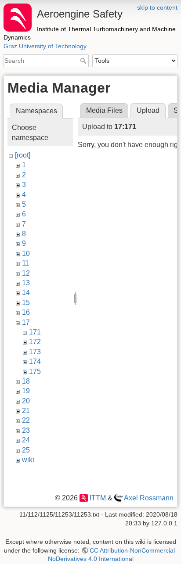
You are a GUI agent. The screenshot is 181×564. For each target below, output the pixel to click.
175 (35, 371)
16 (26, 312)
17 (26, 322)
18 (26, 381)
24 (26, 440)
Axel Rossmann (149, 498)
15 (26, 302)
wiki (28, 459)
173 (35, 352)
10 (26, 253)
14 (26, 292)
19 (26, 391)
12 (26, 273)
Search (84, 60)
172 (35, 341)
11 (25, 263)
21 (26, 410)
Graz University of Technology (45, 46)
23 (26, 430)
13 (26, 283)
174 (35, 361)
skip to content (157, 7)
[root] (22, 155)
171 (35, 332)
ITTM (97, 498)
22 (26, 420)
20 (26, 401)
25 (26, 450)
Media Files (104, 110)
